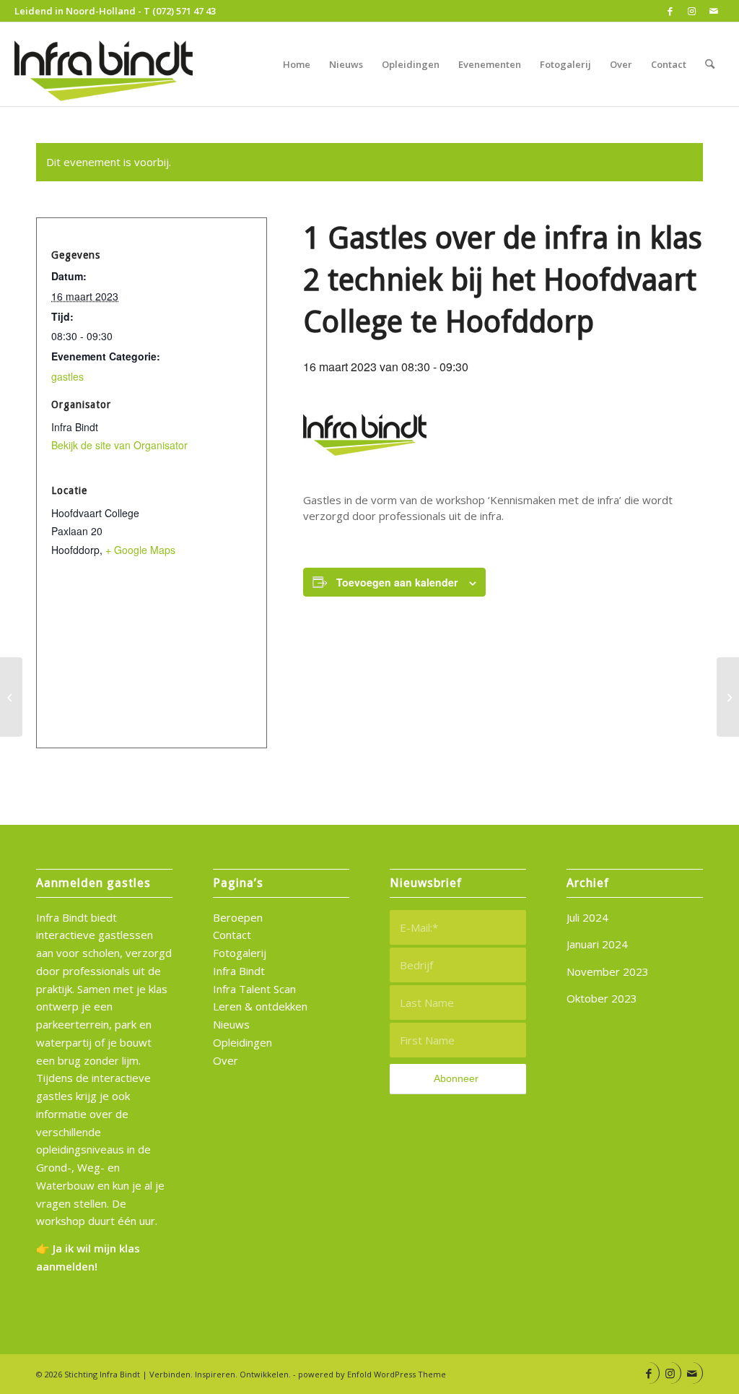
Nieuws (231, 1024)
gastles (67, 376)
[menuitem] (297, 64)
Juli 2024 (587, 917)
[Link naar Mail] (714, 11)
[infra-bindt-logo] (105, 64)
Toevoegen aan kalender (397, 582)
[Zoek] (710, 64)
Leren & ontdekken (260, 1006)
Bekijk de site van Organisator (119, 445)
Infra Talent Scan (254, 989)
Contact (232, 934)
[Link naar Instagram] (691, 11)
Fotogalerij (239, 952)
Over (225, 1060)
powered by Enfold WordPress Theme (372, 1374)
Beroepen (238, 917)
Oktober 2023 (602, 998)
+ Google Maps (140, 549)
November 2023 (608, 971)
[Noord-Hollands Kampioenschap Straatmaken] (728, 697)
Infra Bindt (239, 971)
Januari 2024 (597, 944)
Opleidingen (242, 1042)
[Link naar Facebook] (670, 11)
